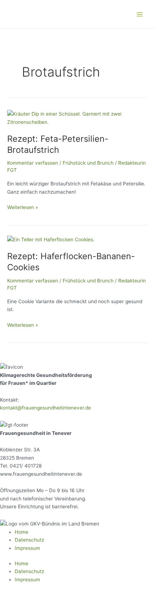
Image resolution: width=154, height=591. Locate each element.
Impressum (27, 548)
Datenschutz (29, 540)
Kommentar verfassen (32, 163)
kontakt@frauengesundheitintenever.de (45, 408)
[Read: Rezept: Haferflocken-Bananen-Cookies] (51, 239)
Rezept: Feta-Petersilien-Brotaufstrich (58, 144)
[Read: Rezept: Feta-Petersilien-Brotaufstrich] (77, 117)
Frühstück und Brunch (88, 163)
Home (21, 532)
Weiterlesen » (22, 206)
